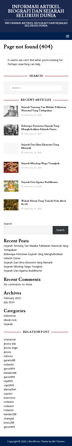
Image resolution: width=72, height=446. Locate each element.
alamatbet (10, 389)
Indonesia (10, 315)
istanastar (10, 339)
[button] (67, 36)
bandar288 (10, 373)
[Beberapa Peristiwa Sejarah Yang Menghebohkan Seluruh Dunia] (11, 133)
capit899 (9, 385)
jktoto (7, 352)
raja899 (8, 381)
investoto (9, 397)
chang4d (9, 418)
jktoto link (10, 343)
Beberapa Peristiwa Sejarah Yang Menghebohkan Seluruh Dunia (40, 127)
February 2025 (12, 298)
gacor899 (9, 368)
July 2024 (9, 302)
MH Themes (58, 441)
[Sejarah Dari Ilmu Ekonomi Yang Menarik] (11, 152)
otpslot (8, 393)
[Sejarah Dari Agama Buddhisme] (11, 189)
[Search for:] (36, 88)
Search (8, 223)
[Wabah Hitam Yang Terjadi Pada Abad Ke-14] (11, 208)
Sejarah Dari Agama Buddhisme (39, 182)
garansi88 (9, 360)
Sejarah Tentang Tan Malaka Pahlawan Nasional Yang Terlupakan (43, 109)
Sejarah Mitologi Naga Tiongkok (40, 163)
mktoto (8, 356)
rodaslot (9, 364)
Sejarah (8, 324)
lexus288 (9, 422)
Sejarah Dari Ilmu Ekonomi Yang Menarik (28, 262)
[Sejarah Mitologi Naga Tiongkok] (11, 171)
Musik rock (10, 320)
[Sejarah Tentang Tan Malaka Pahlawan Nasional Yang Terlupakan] (11, 114)
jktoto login (11, 348)
